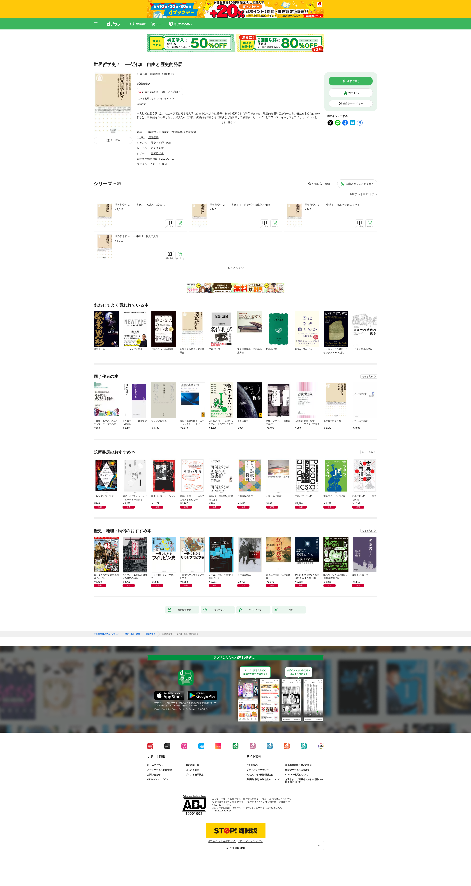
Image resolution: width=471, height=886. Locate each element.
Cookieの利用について (296, 774)
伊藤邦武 (142, 74)
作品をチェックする (353, 103)
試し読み (115, 140)
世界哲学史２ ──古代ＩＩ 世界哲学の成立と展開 (240, 204)
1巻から (355, 194)
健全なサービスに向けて (297, 770)
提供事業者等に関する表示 (298, 765)
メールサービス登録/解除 (159, 770)
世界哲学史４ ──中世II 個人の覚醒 (136, 236)
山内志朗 (155, 74)
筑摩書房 (153, 137)
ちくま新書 (157, 148)
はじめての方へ (155, 765)
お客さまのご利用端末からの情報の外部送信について (304, 781)
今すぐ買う (353, 81)
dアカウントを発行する (222, 841)
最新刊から (369, 194)
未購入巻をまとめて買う (360, 183)
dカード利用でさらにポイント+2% (154, 98)
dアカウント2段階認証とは (260, 774)
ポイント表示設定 (194, 774)
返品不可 (141, 104)
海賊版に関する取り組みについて (263, 779)
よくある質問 (192, 770)
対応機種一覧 (192, 765)
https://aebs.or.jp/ (223, 810)
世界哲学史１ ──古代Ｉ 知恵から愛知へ (140, 204)
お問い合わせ (153, 774)
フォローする (173, 74)
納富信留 (191, 132)
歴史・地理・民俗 (161, 142)
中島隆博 (177, 132)
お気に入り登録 (321, 183)
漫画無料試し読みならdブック (106, 634)
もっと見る (367, 376)
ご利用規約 (252, 765)
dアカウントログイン (157, 779)
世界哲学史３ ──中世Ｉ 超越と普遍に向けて (332, 204)
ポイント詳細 (170, 91)
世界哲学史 (157, 153)
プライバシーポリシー (258, 770)
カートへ (353, 92)
